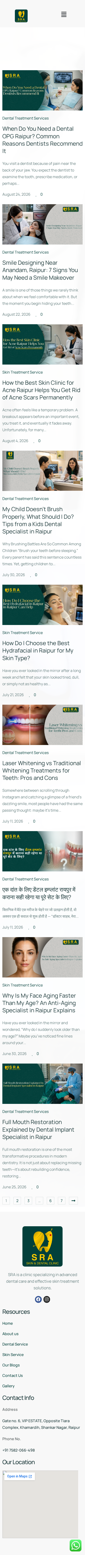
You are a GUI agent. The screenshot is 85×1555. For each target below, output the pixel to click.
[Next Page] (73, 1200)
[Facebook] (38, 1299)
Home (7, 1323)
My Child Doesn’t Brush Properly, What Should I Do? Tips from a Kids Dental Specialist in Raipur (38, 520)
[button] (63, 14)
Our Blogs (11, 1365)
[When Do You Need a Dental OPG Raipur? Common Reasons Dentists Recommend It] (42, 90)
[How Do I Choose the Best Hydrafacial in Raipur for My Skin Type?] (42, 605)
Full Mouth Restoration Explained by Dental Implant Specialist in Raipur (38, 1129)
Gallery (8, 1385)
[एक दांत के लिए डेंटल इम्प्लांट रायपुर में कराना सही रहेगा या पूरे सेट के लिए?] (42, 851)
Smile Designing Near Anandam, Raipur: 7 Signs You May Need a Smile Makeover (40, 270)
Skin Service (13, 1354)
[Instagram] (46, 1299)
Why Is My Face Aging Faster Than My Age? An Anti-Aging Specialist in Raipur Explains (39, 1002)
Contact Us (12, 1375)
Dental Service (15, 1344)
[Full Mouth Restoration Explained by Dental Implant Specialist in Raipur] (42, 1084)
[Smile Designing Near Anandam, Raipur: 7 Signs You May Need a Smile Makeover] (42, 224)
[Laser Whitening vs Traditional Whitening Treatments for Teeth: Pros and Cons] (42, 725)
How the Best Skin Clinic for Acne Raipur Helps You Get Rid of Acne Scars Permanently (41, 390)
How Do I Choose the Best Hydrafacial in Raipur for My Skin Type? (37, 650)
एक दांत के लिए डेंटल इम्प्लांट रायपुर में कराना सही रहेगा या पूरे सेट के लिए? (38, 893)
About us (10, 1333)
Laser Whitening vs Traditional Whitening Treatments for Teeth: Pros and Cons (41, 770)
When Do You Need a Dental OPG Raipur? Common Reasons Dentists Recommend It (42, 140)
